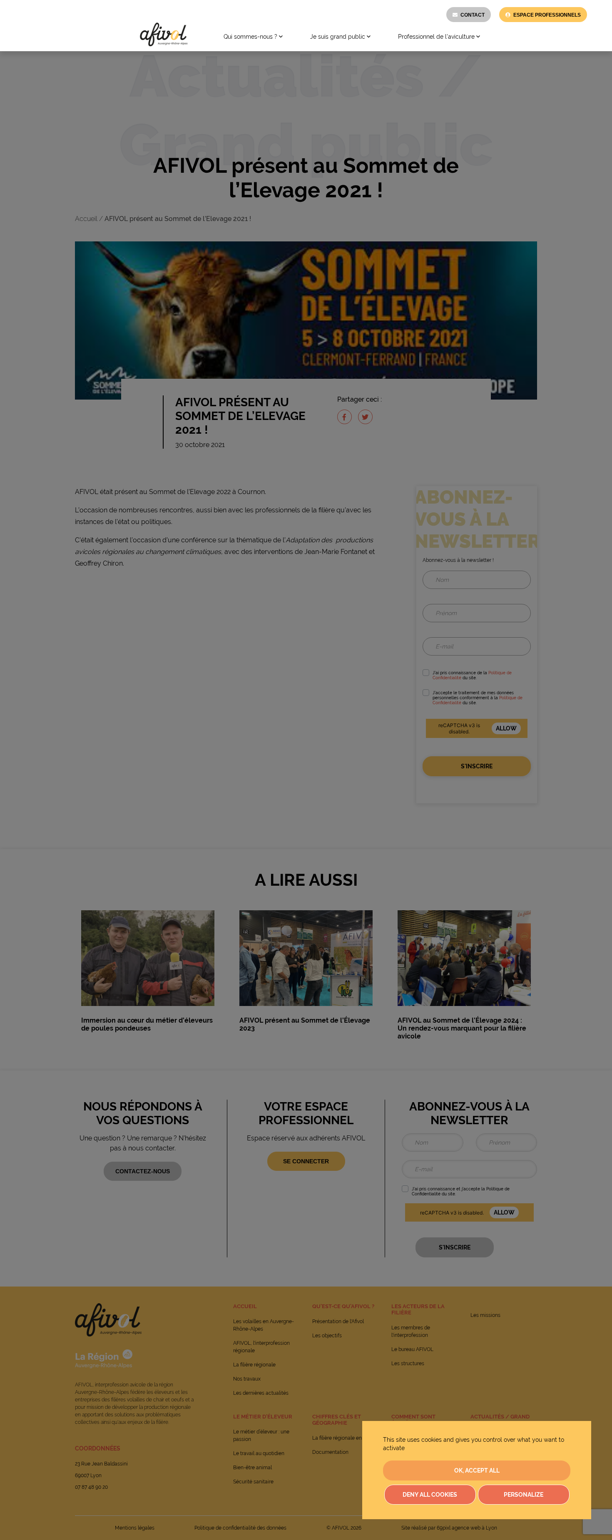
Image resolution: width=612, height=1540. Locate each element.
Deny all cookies (430, 1494)
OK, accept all (477, 1470)
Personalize (523, 1494)
